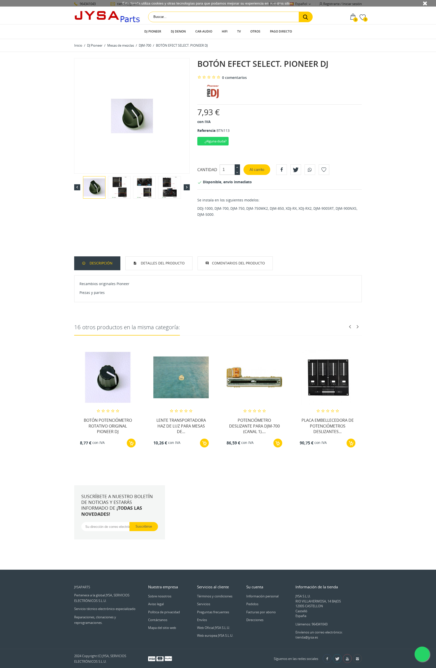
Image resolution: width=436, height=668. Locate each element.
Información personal (262, 596)
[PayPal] (168, 658)
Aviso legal (156, 604)
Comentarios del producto (238, 263)
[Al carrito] (131, 443)
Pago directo (281, 31)
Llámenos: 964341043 (311, 624)
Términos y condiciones (214, 596)
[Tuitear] (295, 169)
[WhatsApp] (310, 169)
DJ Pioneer (152, 31)
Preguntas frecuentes (213, 612)
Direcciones (254, 620)
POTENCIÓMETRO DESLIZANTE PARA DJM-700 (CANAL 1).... (254, 425)
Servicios (203, 604)
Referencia (206, 130)
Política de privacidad (164, 612)
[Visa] (151, 658)
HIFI (225, 31)
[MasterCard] (160, 658)
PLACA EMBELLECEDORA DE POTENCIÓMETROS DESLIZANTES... (328, 425)
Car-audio (203, 31)
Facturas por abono (261, 612)
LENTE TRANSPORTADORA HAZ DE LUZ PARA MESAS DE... (181, 425)
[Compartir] (281, 169)
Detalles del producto (162, 263)
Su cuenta (254, 586)
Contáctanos (157, 620)
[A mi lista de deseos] (324, 169)
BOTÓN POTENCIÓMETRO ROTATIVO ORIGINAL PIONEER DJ (108, 425)
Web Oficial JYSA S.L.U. (213, 627)
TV (239, 31)
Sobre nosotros (159, 596)
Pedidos (252, 604)
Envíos (202, 620)
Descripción (101, 263)
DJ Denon (178, 31)
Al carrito (257, 169)
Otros (255, 31)
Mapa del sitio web (162, 627)
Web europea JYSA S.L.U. (215, 635)
